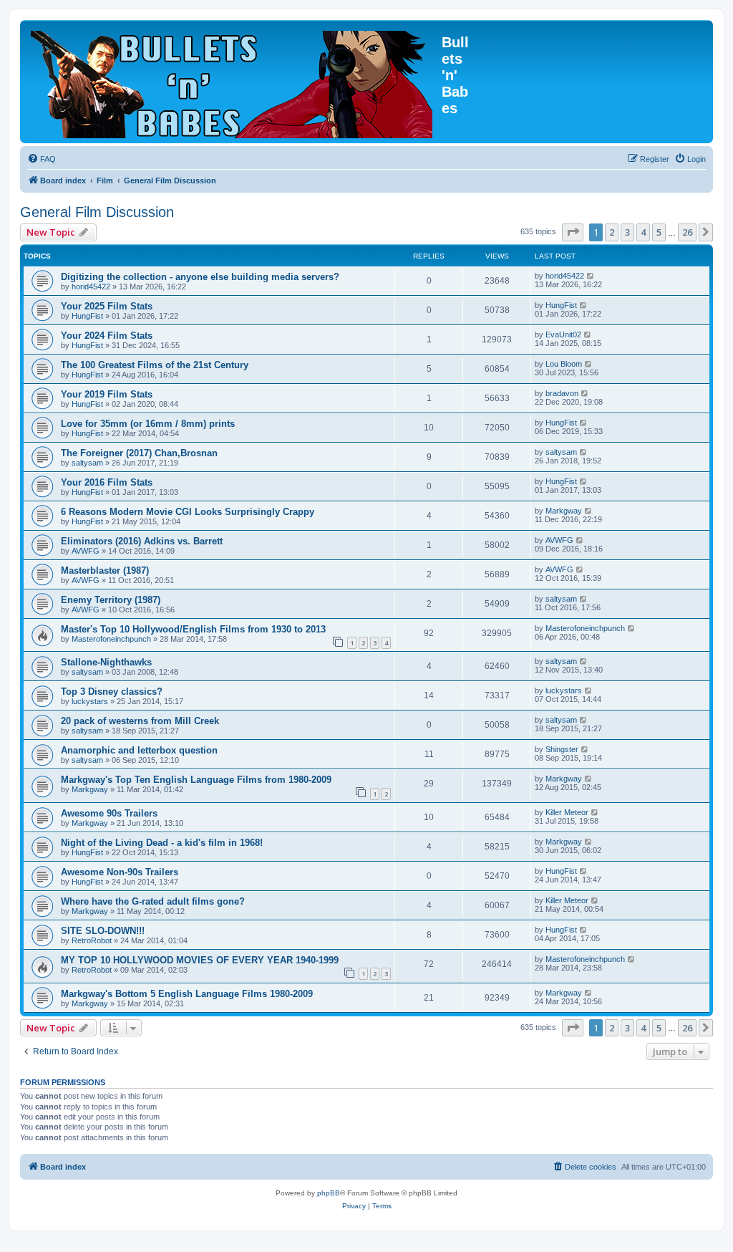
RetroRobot (92, 940)
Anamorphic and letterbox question (139, 750)
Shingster (561, 749)
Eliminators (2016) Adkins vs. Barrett (142, 541)
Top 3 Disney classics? (111, 691)
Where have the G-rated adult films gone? (153, 901)
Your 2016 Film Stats (106, 482)
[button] (572, 232)
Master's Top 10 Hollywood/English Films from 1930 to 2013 (193, 629)
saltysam (87, 462)
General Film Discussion (97, 212)
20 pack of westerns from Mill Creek (140, 721)
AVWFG (85, 550)
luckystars (90, 701)
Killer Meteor (566, 812)
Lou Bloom (563, 364)
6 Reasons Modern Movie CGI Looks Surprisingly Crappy (187, 511)
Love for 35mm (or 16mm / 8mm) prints (148, 423)
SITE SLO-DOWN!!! (103, 930)
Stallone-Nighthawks (106, 662)
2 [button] (611, 232)
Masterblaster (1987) (105, 570)
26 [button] (687, 232)
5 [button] (658, 232)
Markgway (563, 510)
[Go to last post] (591, 275)
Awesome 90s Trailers (109, 813)
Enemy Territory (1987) (110, 599)
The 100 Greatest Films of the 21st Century (154, 365)
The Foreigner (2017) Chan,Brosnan (139, 453)
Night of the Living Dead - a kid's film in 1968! (162, 842)
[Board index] (233, 82)
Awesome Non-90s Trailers (119, 872)
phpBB (328, 1193)
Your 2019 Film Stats (106, 394)
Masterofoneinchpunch (111, 639)
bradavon (561, 393)
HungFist (87, 316)
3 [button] (627, 232)
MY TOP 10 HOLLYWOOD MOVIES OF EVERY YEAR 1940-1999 (200, 960)
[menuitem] (41, 159)
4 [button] (643, 232)
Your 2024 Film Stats (106, 335)
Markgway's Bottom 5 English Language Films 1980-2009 (187, 993)
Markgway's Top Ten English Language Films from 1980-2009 (196, 779)
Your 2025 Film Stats (106, 306)
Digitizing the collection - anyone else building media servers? (200, 276)
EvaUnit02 (563, 334)
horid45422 (91, 286)
